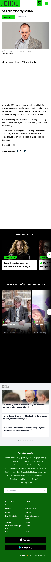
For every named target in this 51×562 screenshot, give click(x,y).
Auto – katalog (11, 468)
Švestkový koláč (25, 483)
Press (27, 505)
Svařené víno (10, 472)
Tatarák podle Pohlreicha (27, 472)
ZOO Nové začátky (33, 465)
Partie (33, 461)
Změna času (24, 461)
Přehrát (8, 322)
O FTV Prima (9, 501)
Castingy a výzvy (31, 509)
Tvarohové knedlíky (17, 479)
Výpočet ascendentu (36, 476)
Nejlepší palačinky (34, 479)
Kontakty (28, 512)
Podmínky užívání (11, 516)
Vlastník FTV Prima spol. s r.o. (13, 527)
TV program (13, 461)
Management (30, 501)
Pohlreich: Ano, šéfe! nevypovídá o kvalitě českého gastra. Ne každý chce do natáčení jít (25, 417)
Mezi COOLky (9, 325)
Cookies (8, 522)
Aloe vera (42, 472)
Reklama (8, 509)
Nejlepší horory (40, 458)
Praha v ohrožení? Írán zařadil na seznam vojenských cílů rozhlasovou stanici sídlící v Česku (24, 429)
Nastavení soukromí (32, 532)
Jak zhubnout (10, 458)
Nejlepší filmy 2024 (24, 458)
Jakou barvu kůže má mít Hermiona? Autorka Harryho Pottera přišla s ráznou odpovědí (17, 265)
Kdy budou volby (17, 465)
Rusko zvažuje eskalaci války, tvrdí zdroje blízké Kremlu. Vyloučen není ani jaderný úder (24, 406)
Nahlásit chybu (10, 532)
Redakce (28, 526)
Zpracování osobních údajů (32, 517)
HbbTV (7, 512)
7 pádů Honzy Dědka (27, 468)
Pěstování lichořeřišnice (16, 476)
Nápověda (29, 522)
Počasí (40, 461)
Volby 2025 (41, 468)
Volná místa (9, 505)
